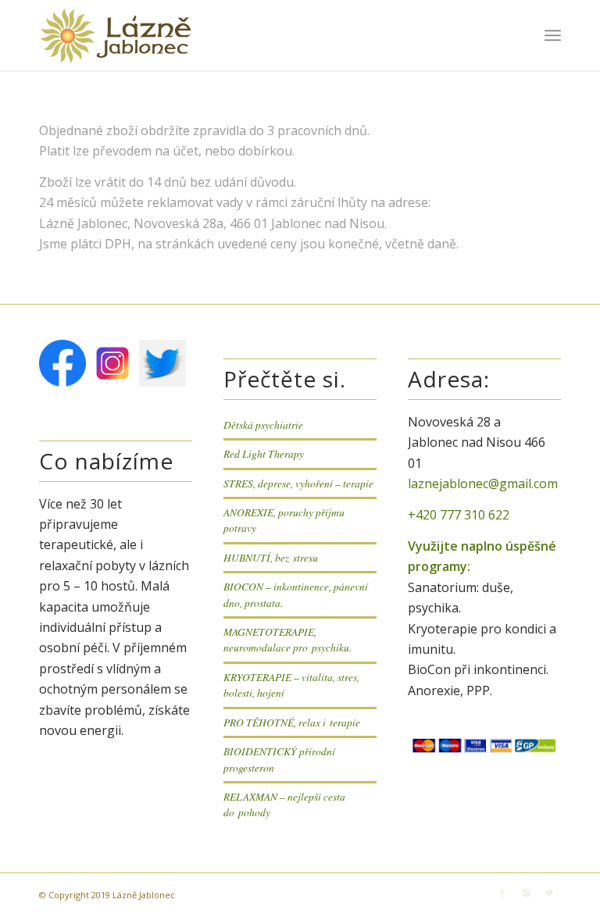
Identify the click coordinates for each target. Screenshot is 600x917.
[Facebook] (502, 893)
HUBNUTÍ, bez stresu (270, 557)
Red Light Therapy (263, 453)
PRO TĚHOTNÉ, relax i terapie (291, 722)
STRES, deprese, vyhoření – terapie (298, 483)
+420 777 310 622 (458, 514)
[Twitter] (549, 893)
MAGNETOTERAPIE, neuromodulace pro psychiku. (287, 639)
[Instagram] (526, 893)
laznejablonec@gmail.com (483, 483)
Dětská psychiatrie (263, 424)
